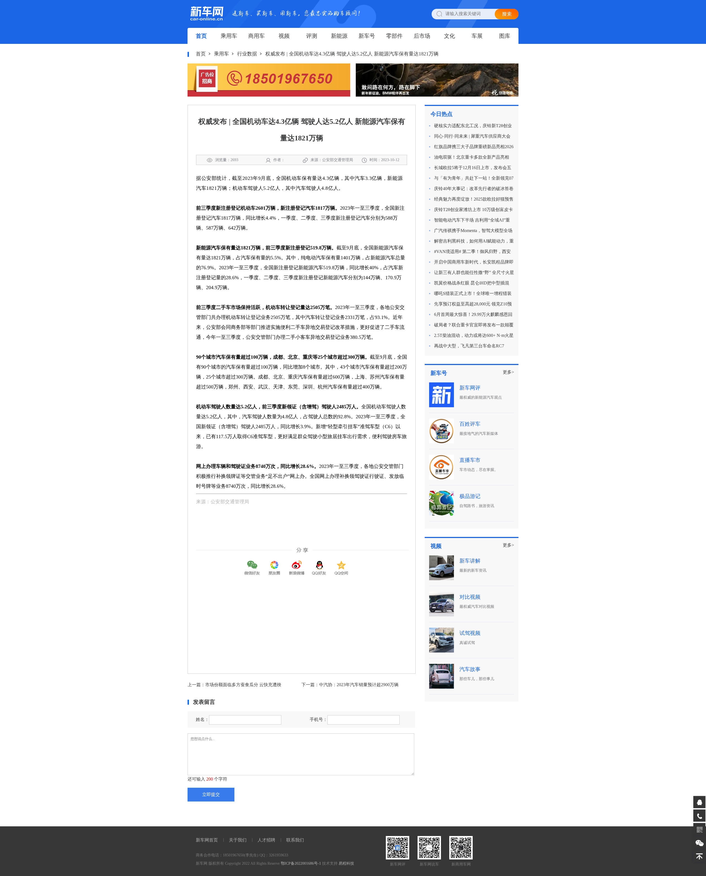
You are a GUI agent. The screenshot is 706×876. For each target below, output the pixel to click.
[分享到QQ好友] (319, 564)
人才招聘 (266, 840)
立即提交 (211, 794)
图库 (504, 36)
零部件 (394, 36)
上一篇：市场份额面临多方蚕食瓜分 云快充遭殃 (234, 684)
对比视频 (469, 597)
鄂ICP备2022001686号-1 (301, 863)
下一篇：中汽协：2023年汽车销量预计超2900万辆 (350, 684)
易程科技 (346, 863)
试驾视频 (469, 633)
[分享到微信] (252, 564)
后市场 (422, 36)
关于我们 (238, 840)
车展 (477, 36)
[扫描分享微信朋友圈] (274, 564)
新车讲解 (469, 561)
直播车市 (469, 460)
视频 (284, 36)
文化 (449, 36)
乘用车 (229, 36)
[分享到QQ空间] (341, 564)
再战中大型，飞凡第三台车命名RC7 (469, 346)
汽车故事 (469, 669)
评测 (311, 36)
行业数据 (247, 54)
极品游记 (469, 496)
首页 (201, 36)
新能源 (339, 36)
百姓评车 (469, 424)
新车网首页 (207, 840)
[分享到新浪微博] (296, 564)
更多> (508, 372)
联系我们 (295, 840)
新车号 (367, 36)
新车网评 (469, 388)
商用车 (256, 36)
